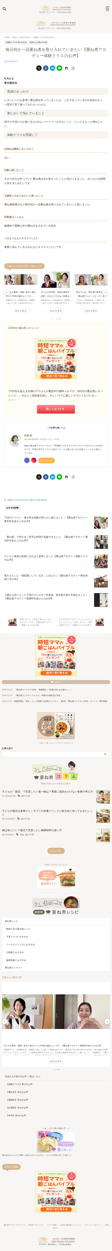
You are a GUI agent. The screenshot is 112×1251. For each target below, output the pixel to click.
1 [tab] (51, 319)
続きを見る (21, 310)
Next (105, 292)
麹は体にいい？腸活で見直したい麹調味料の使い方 (32, 830)
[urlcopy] (73, 68)
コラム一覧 (54, 850)
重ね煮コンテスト (13, 967)
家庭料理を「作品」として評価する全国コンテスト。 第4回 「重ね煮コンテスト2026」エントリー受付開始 (60, 701)
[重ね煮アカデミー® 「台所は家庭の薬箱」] (56, 8)
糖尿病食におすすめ (16, 960)
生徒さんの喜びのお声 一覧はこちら (23, 1076)
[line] (59, 68)
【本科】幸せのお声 (16, 1115)
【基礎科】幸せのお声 (17, 1099)
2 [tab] (54, 319)
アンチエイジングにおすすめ (20, 944)
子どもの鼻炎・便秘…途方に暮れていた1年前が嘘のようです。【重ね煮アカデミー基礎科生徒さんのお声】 (21, 294)
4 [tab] (59, 319)
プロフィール (45, 460)
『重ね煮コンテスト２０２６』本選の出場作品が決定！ (38, 695)
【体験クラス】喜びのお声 (17, 500)
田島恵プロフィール (36, 1225)
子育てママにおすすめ (17, 936)
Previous (7, 292)
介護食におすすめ (15, 952)
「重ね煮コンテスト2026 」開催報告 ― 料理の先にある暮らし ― (42, 689)
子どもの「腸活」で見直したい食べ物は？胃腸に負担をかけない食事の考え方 (47, 791)
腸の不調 (25, 796)
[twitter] (39, 68)
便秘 (22, 834)
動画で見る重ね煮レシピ (18, 928)
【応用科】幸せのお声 (17, 1107)
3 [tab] (56, 319)
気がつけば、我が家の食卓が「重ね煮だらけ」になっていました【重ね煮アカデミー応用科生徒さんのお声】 (90, 294)
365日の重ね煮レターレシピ (70, 1225)
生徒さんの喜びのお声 (38, 500)
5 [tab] (62, 319)
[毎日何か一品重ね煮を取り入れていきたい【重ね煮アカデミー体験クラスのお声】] (52, 68)
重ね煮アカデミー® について (14, 1225)
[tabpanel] (20, 293)
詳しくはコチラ (55, 409)
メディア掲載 (52, 1225)
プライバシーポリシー (93, 1225)
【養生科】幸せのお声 (17, 1092)
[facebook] (45, 68)
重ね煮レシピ (11, 921)
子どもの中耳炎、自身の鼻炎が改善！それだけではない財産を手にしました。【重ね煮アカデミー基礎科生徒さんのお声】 (55, 294)
